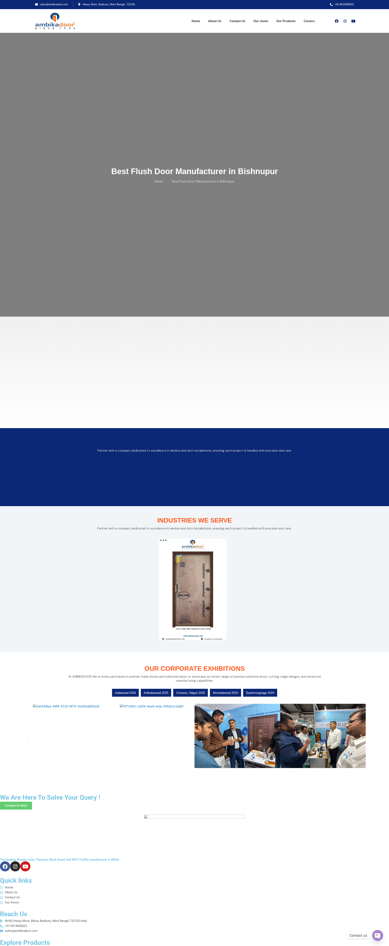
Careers (309, 21)
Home (196, 21)
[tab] (125, 693)
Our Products (286, 21)
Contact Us (237, 21)
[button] (27, 735)
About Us (214, 21)
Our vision (260, 21)
